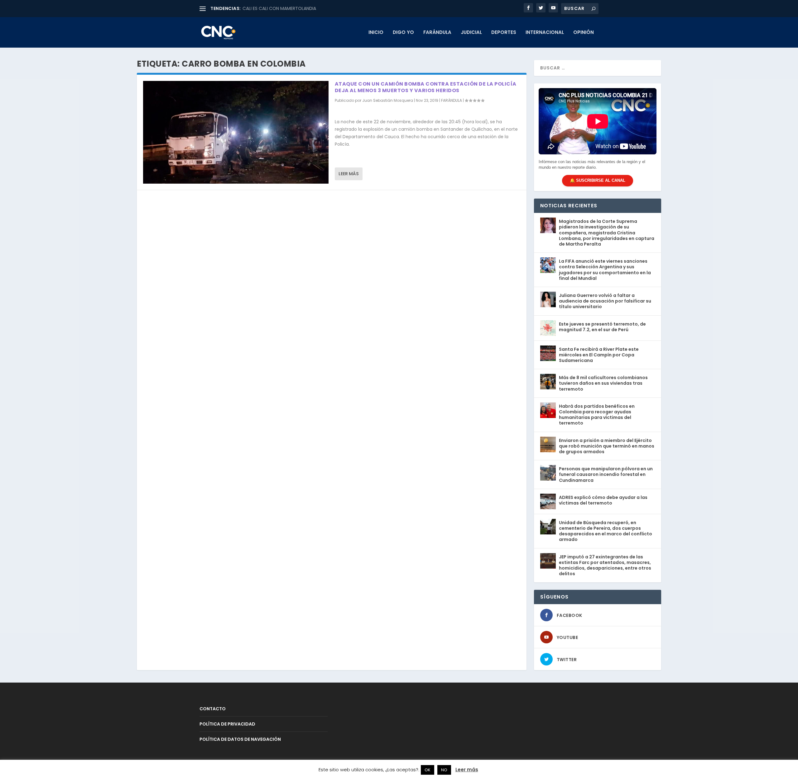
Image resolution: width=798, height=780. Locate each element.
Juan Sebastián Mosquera (387, 100)
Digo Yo (403, 32)
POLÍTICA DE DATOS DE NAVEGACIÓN (240, 739)
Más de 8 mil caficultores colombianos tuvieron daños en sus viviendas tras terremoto (603, 383)
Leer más (349, 174)
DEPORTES (503, 32)
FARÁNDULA (437, 32)
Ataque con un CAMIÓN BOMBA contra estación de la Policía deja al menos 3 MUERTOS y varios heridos (426, 87)
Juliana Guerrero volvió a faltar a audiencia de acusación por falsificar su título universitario (605, 301)
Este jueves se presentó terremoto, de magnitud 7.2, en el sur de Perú (602, 327)
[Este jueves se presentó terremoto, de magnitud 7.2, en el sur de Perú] (548, 328)
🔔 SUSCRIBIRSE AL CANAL (597, 180)
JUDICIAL (471, 32)
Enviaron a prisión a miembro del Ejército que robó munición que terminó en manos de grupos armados (606, 446)
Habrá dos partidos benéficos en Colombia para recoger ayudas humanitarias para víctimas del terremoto (597, 414)
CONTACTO (213, 709)
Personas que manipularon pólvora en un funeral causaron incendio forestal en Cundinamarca (606, 474)
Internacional (545, 32)
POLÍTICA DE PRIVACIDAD (227, 724)
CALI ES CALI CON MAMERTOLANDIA (279, 8)
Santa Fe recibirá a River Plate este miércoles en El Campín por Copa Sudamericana (599, 355)
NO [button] (444, 770)
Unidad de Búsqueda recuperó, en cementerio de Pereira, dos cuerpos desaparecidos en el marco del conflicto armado (605, 531)
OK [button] (427, 770)
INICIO (375, 32)
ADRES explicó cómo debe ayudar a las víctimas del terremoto (603, 500)
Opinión (583, 32)
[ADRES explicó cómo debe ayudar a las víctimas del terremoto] (548, 501)
